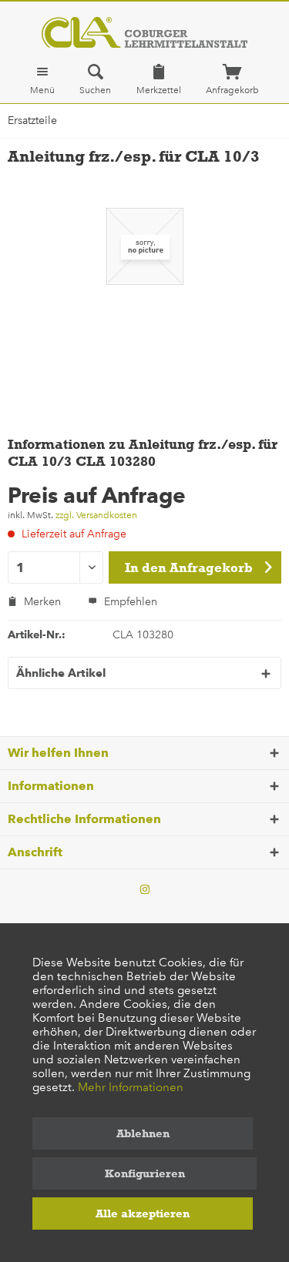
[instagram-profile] (145, 890)
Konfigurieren (145, 1173)
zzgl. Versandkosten (96, 515)
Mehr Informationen (130, 1087)
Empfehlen (129, 601)
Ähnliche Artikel (61, 673)
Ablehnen (143, 1133)
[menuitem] (42, 79)
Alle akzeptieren (143, 1213)
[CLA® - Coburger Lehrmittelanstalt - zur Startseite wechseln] (144, 32)
